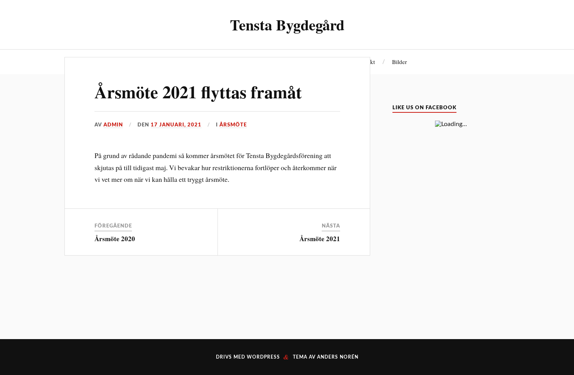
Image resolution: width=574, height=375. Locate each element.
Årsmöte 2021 (319, 238)
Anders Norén (337, 357)
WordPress (263, 357)
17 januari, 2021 (176, 125)
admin (113, 125)
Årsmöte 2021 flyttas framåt (198, 91)
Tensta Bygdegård (287, 25)
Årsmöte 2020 (114, 238)
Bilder (399, 62)
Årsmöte (233, 125)
